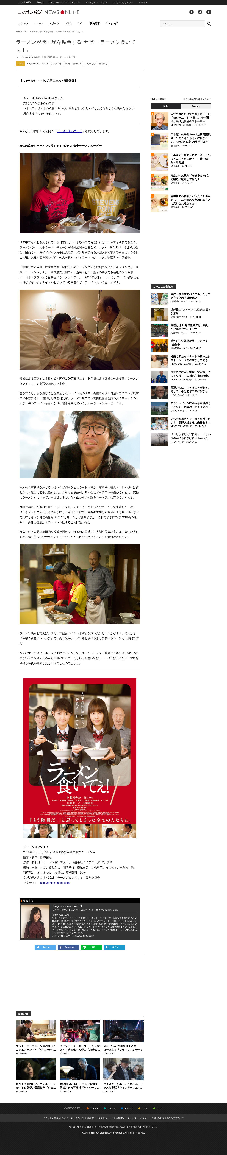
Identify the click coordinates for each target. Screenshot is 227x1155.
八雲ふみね (56, 63)
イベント (143, 2)
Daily (165, 106)
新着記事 (95, 23)
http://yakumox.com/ (84, 936)
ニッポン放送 (25, 2)
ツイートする (45, 947)
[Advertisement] (181, 63)
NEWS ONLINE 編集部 (30, 57)
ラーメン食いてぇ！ (69, 131)
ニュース (39, 23)
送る (91, 947)
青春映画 (77, 63)
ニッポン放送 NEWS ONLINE (55, 12)
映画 (67, 63)
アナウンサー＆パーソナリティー (64, 2)
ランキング (111, 23)
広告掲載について (175, 1118)
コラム (68, 23)
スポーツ (54, 23)
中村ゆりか (90, 63)
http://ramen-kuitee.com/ (55, 882)
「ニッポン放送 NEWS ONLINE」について (63, 1118)
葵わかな (103, 63)
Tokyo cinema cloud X (37, 63)
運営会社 (91, 1118)
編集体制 (120, 1118)
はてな (114, 947)
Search (209, 23)
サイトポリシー (105, 1118)
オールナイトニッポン (96, 2)
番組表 (40, 2)
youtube (208, 12)
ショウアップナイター (123, 2)
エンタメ (24, 23)
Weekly (196, 106)
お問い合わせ (157, 1118)
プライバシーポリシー (138, 1118)
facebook (191, 12)
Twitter (200, 12)
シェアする (68, 947)
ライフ (81, 23)
